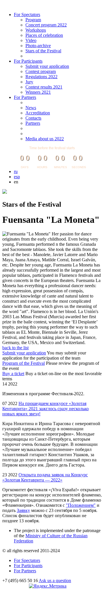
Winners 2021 (38, 92)
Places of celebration (44, 35)
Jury (29, 81)
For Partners (25, 97)
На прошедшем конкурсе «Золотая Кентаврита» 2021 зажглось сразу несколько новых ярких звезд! (45, 408)
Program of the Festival (23, 363)
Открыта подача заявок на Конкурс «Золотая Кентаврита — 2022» (45, 477)
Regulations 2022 (41, 76)
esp (17, 176)
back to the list (15, 347)
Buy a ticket (13, 373)
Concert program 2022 (46, 24)
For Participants (28, 61)
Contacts (33, 118)
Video (30, 40)
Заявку (23, 510)
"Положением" (81, 505)
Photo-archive (38, 45)
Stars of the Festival (43, 50)
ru (16, 171)
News (30, 107)
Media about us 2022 (44, 138)
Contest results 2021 (43, 87)
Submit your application (47, 66)
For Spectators (27, 14)
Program (33, 19)
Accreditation (37, 112)
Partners (32, 123)
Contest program (40, 71)
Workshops (35, 30)
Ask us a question (55, 580)
